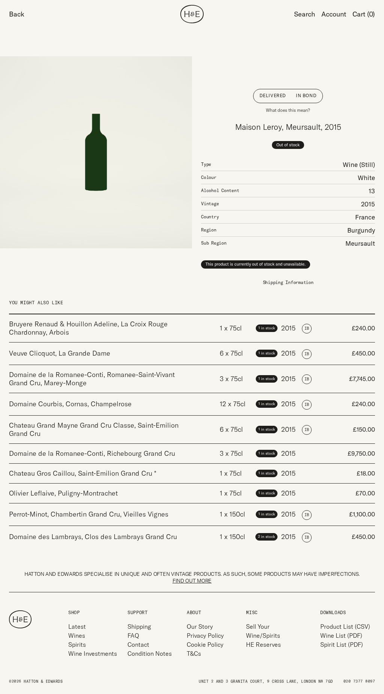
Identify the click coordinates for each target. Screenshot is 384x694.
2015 (368, 204)
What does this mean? (288, 110)
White (366, 178)
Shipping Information (288, 282)
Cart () (363, 14)
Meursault (360, 243)
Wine (350, 164)
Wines (76, 635)
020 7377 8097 (359, 681)
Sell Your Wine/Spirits (263, 631)
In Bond (306, 95)
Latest (77, 626)
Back (16, 14)
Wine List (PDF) (341, 635)
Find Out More (192, 580)
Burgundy (361, 230)
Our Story (200, 626)
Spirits (77, 644)
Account (333, 14)
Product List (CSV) (345, 626)
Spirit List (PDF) (341, 644)
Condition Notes (150, 653)
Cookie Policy (205, 644)
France (365, 217)
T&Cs (194, 653)
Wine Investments (92, 653)
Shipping (139, 626)
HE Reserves (263, 644)
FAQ (133, 635)
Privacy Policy (205, 635)
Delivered (273, 95)
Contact (138, 644)
